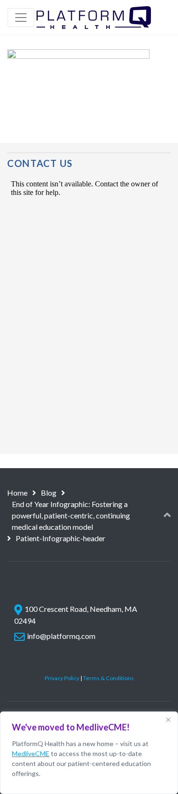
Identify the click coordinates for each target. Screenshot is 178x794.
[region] (89, 752)
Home (17, 492)
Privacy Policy (62, 678)
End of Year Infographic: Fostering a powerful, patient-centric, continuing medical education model (71, 515)
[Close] (168, 719)
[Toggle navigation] (21, 17)
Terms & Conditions (108, 678)
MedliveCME (30, 753)
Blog (48, 492)
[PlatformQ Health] (94, 17)
